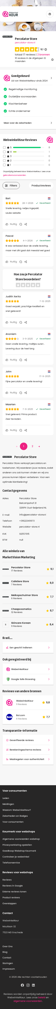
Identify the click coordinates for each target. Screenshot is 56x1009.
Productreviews (41, 185)
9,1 (43, 49)
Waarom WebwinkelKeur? (16, 810)
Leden (5, 798)
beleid (41, 997)
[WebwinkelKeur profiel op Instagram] (28, 985)
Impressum (8, 968)
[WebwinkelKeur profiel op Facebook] (22, 985)
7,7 (48, 717)
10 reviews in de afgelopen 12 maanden (30, 60)
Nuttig (13, 224)
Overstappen (9, 903)
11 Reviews (21, 704)
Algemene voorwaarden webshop (21, 838)
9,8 (48, 702)
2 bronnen (43, 54)
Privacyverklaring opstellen (17, 844)
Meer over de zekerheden (18, 122)
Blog (4, 952)
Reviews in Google (12, 885)
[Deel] (25, 224)
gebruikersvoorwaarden (14, 175)
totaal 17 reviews (25, 54)
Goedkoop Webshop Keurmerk (19, 850)
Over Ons (7, 946)
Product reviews (11, 897)
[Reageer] (20, 224)
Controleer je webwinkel (15, 856)
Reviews (7, 879)
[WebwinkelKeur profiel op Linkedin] (33, 985)
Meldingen (8, 804)
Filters (13, 185)
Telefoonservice (11, 862)
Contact (6, 957)
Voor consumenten (12, 821)
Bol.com (20, 715)
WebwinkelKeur (24, 700)
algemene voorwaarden (28, 1001)
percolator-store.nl (25, 42)
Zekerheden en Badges (15, 815)
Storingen (7, 963)
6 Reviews (21, 718)
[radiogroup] (27, 49)
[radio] (17, 49)
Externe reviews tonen (14, 891)
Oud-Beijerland (35, 507)
